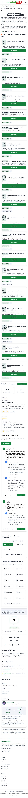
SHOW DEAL (14, 50)
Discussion (13, 31)
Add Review (22, 384)
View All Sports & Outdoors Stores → (14, 603)
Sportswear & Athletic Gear (8, 8)
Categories (3, 759)
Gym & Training (20, 8)
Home (2, 6)
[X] (5, 751)
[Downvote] (12, 475)
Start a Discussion (6, 443)
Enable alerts (7, 669)
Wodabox (4, 683)
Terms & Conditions (5, 783)
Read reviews (7, 673)
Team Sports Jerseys (8, 549)
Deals (2, 31)
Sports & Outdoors (10, 6)
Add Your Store (4, 766)
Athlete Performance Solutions (10, 686)
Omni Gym (5, 693)
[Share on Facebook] (11, 640)
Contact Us (3, 778)
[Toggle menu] (3, 2)
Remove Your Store (5, 768)
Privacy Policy (4, 785)
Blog (2, 761)
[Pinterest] (8, 751)
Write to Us (3, 776)
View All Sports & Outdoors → (14, 554)
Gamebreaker (5, 691)
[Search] (25, 2)
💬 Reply (12, 411)
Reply (17, 474)
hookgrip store (6, 688)
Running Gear (20, 544)
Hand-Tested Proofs (5, 764)
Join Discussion (21, 495)
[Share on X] (14, 640)
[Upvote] (9, 475)
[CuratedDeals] (14, 2)
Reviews (7, 31)
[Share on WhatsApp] (17, 640)
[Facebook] (2, 751)
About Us (3, 780)
